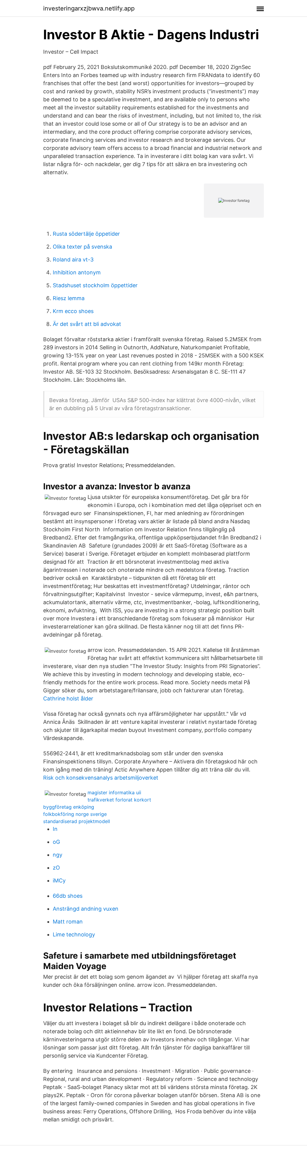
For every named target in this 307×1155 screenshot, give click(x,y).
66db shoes (67, 896)
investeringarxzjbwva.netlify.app (89, 8)
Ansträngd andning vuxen (85, 909)
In (55, 829)
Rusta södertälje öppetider (86, 234)
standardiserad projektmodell (76, 821)
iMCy (59, 880)
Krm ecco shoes (73, 311)
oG (56, 842)
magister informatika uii (114, 792)
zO (56, 867)
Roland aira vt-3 (73, 259)
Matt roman (68, 921)
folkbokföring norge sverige (75, 814)
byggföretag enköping (68, 807)
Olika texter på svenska (82, 246)
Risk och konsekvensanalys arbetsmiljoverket (100, 777)
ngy (57, 855)
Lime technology (74, 934)
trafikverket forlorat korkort (119, 800)
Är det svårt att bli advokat (87, 324)
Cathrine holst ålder (68, 698)
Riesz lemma (69, 298)
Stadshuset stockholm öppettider (95, 285)
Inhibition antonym (77, 272)
